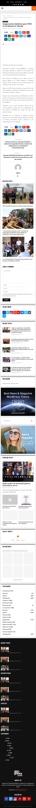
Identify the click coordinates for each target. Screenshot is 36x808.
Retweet (17, 540)
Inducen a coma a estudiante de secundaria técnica (10, 523)
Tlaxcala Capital (7, 631)
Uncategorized (7, 634)
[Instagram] (15, 799)
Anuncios (5, 593)
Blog (8, 2)
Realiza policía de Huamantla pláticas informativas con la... (16, 484)
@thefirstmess (18, 580)
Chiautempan (6, 598)
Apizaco (5, 595)
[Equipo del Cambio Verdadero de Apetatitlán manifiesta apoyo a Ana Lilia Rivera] (6, 349)
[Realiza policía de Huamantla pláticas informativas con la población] (18, 472)
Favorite (23, 540)
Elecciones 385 (7, 605)
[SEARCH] (31, 420)
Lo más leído (6, 607)
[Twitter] (11, 799)
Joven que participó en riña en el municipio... (25, 522)
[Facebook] (6, 799)
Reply (12, 540)
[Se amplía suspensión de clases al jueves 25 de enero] (25, 500)
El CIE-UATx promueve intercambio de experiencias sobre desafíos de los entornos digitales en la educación (21, 369)
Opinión (5, 612)
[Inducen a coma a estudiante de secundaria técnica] (10, 515)
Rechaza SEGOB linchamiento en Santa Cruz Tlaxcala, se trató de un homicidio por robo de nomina (18, 157)
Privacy (12, 2)
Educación (5, 603)
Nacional (5, 610)
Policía (4, 615)
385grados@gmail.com (21, 789)
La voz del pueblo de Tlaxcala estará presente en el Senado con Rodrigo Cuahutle (17, 260)
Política (5, 617)
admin (5, 28)
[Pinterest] (20, 799)
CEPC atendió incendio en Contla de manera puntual (18, 206)
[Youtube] (29, 799)
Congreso (5, 600)
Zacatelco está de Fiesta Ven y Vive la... (9, 507)
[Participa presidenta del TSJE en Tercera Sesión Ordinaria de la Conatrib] (6, 341)
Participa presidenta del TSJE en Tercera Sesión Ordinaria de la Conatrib (22, 340)
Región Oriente (7, 622)
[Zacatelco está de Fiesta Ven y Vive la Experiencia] (10, 500)
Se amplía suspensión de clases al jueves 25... (25, 507)
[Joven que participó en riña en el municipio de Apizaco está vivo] (25, 515)
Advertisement (18, 2)
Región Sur (6, 627)
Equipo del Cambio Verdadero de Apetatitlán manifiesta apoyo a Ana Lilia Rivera (22, 349)
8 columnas (5, 21)
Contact (25, 2)
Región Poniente (7, 624)
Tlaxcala (5, 629)
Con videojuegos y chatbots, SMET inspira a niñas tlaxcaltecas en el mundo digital (22, 359)
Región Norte (6, 619)
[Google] (24, 799)
